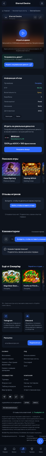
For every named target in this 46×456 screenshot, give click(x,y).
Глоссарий (28, 362)
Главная (7, 11)
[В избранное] (35, 17)
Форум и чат (7, 383)
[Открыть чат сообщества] (40, 441)
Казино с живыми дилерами (8, 369)
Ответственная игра (32, 390)
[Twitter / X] (16, 396)
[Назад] (4, 3)
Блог (25, 366)
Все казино (6, 355)
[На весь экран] (40, 17)
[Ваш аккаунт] (42, 3)
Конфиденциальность (9, 436)
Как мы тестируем (31, 383)
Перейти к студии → (36, 266)
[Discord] (10, 396)
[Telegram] (4, 396)
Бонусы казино (29, 355)
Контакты (28, 386)
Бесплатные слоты (20, 11)
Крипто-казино (8, 359)
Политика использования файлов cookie (32, 438)
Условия (22, 436)
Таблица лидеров (9, 386)
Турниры (5, 379)
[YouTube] (22, 396)
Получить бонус (23, 149)
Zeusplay (38, 83)
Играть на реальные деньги (17, 64)
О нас (26, 379)
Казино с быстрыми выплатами (9, 363)
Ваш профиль (7, 390)
